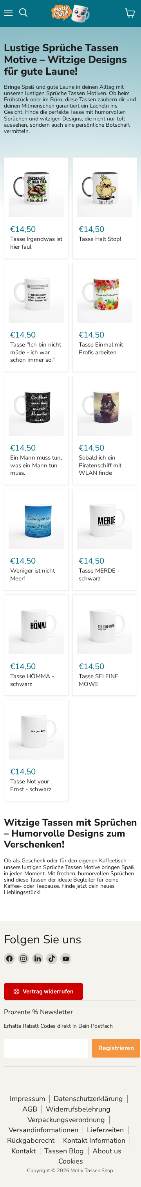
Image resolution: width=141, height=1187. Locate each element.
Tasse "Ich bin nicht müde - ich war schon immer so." (35, 352)
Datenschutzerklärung (88, 1098)
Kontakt (23, 1151)
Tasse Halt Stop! (100, 239)
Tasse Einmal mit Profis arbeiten (101, 348)
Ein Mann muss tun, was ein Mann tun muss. (36, 465)
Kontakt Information (94, 1140)
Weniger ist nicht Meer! (32, 574)
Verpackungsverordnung (66, 1119)
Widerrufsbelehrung (78, 1109)
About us (106, 1151)
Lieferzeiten (105, 1130)
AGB (29, 1109)
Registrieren (116, 1048)
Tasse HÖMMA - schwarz (32, 680)
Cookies (70, 1161)
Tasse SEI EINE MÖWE (98, 680)
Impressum (27, 1098)
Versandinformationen (43, 1130)
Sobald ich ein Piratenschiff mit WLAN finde (100, 465)
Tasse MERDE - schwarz (99, 574)
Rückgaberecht (30, 1140)
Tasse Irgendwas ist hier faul (36, 243)
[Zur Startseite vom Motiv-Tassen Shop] (70, 13)
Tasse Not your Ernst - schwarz (30, 785)
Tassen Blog (64, 1151)
